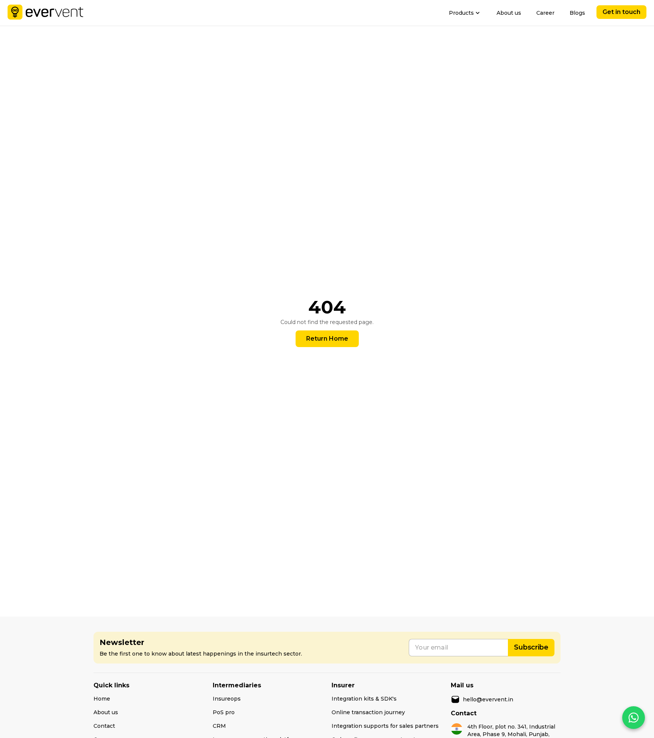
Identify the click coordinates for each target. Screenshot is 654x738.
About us (509, 12)
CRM (219, 725)
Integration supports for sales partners (385, 725)
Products (461, 12)
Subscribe (531, 647)
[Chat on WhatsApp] (633, 717)
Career (545, 12)
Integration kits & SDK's (364, 698)
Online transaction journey (368, 712)
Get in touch (621, 12)
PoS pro (224, 712)
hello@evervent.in (488, 699)
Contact (104, 725)
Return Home (327, 338)
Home (101, 698)
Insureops (227, 698)
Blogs (577, 12)
